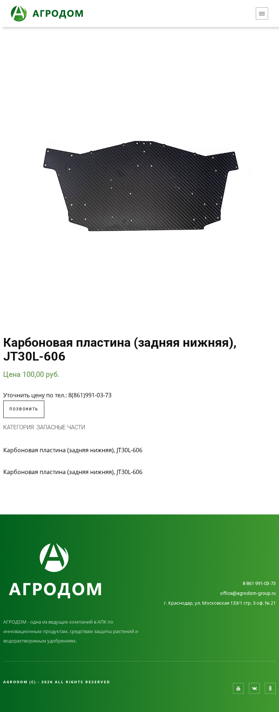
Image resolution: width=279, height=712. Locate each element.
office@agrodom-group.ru (248, 593)
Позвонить (23, 409)
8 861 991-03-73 (259, 583)
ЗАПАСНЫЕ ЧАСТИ (60, 427)
